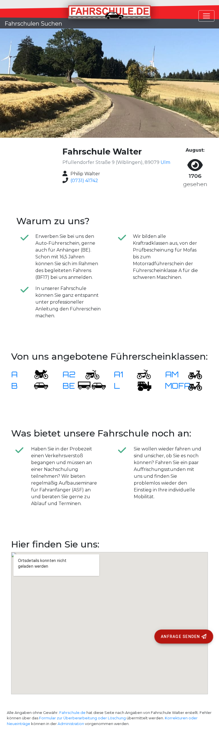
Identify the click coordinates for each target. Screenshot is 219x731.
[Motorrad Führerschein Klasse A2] (89, 374)
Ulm (165, 162)
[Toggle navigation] (206, 16)
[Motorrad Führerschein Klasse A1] (140, 374)
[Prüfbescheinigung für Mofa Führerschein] (191, 385)
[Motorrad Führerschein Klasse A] (37, 374)
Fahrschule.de (72, 713)
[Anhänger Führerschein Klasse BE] (92, 385)
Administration (71, 724)
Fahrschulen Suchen (33, 23)
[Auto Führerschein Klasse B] (37, 385)
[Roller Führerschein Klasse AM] (191, 374)
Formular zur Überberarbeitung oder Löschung (82, 718)
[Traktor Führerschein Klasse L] (140, 385)
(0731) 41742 (84, 180)
